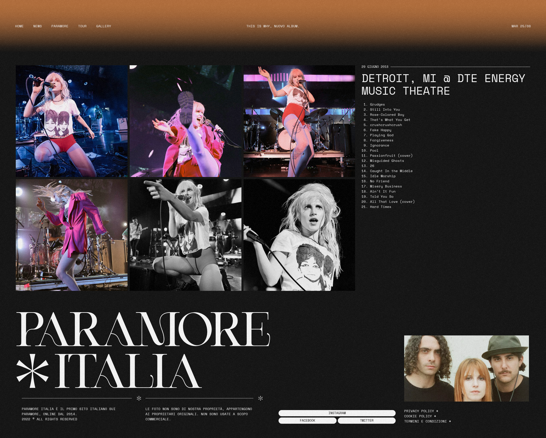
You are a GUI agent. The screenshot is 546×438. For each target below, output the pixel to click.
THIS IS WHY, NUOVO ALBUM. (273, 26)
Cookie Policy (418, 416)
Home (19, 26)
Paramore (59, 26)
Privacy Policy (419, 411)
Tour (82, 26)
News (37, 26)
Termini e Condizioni (425, 421)
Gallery (103, 26)
